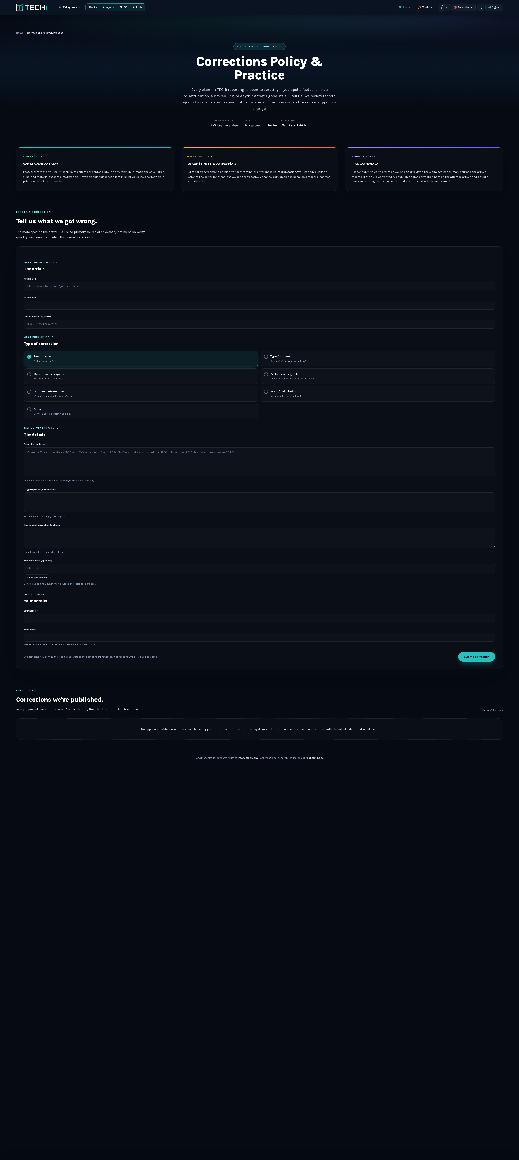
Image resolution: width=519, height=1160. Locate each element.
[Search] (480, 7)
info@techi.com (248, 757)
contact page (315, 757)
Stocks (92, 7)
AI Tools (137, 7)
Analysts (108, 7)
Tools (425, 7)
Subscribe (463, 7)
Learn (406, 7)
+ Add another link (37, 577)
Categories (70, 7)
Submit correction (477, 657)
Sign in (496, 7)
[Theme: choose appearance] (444, 7)
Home (19, 32)
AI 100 (123, 7)
